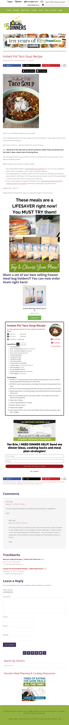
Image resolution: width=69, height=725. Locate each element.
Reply (8, 513)
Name (5, 617)
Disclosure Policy (22, 711)
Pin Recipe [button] (56, 342)
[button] (55, 2)
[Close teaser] (43, 5)
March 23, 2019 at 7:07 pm (18, 523)
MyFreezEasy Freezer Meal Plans (25, 484)
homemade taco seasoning (34, 169)
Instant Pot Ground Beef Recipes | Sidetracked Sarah (23, 569)
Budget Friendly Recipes (23, 482)
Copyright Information (33, 711)
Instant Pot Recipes (11, 484)
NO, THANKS (35, 471)
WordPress (54, 719)
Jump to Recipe (29, 71)
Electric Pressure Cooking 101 (38, 482)
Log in (59, 719)
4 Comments (30, 60)
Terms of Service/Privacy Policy (49, 711)
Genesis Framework (45, 719)
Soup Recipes (38, 484)
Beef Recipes (13, 482)
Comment (7, 597)
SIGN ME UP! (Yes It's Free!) (34, 466)
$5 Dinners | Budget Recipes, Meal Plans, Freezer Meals (15, 23)
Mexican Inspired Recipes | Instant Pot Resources (22, 559)
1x (18, 344)
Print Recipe (42, 71)
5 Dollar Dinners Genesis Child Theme (28, 719)
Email (5, 626)
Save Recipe (56, 346)
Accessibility (61, 711)
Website (5, 635)
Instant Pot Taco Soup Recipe (26, 325)
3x (24, 344)
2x (21, 344)
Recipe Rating (7, 590)
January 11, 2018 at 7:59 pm (15, 504)
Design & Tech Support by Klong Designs (34, 713)
